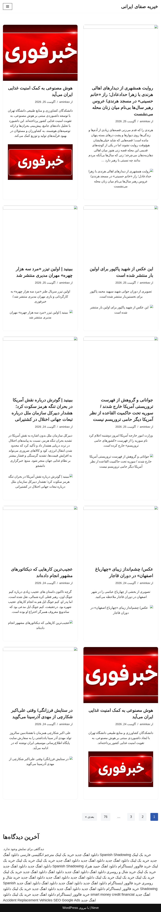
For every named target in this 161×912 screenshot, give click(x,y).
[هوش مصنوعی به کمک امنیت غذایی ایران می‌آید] (40, 53)
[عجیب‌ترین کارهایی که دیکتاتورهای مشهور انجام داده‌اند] (40, 534)
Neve (95, 907)
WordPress (70, 907)
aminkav (145, 121)
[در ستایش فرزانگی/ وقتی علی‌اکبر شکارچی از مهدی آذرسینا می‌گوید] (40, 675)
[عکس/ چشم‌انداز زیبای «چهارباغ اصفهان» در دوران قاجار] (120, 534)
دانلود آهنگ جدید (68, 889)
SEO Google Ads (66, 900)
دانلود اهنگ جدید (87, 855)
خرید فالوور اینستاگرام (134, 866)
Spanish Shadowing (115, 855)
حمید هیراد (92, 866)
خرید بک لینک (141, 855)
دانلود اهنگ (109, 866)
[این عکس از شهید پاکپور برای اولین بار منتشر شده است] (120, 234)
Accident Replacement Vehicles (27, 900)
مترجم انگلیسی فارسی (37, 855)
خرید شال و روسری (121, 872)
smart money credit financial (112, 894)
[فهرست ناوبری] (7, 6)
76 (105, 816)
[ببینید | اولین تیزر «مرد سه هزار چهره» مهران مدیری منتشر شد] (40, 234)
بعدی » (89, 816)
